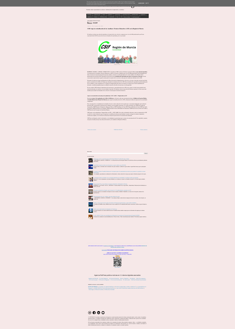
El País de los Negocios (104, 279)
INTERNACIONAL (103, 16)
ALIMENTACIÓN (97, 14)
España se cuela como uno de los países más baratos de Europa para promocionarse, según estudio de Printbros (115, 202)
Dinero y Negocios (124, 278)
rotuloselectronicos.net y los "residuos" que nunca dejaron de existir (107, 196)
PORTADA (89, 14)
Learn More (141, 3)
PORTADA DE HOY (118, 129)
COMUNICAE (117, 14)
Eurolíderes (132, 278)
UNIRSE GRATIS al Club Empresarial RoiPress (104, 288)
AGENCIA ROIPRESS (109, 245)
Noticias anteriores (143, 129)
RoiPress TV (134, 286)
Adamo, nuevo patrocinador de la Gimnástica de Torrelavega (105, 209)
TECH (117, 16)
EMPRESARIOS (135, 14)
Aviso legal (91, 289)
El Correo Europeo (93, 279)
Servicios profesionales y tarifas (122, 286)
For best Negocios (103, 278)
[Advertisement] (117, 140)
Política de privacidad (109, 289)
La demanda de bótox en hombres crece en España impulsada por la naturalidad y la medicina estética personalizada (116, 177)
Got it (147, 3)
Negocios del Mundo (93, 278)
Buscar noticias (127, 16)
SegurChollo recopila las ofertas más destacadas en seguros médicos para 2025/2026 (110, 165)
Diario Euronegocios (141, 278)
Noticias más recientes (92, 129)
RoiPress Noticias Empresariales (138, 279)
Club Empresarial (135, 16)
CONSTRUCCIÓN (126, 14)
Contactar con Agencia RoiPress (106, 286)
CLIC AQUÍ (104, 250)
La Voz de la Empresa (114, 278)
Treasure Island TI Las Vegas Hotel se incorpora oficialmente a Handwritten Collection (110, 184)
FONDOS (96, 16)
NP (121, 16)
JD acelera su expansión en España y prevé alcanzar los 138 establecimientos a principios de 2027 (112, 190)
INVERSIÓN (111, 16)
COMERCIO (110, 14)
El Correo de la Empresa (116, 279)
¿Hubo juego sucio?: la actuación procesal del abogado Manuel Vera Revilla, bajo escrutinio (111, 158)
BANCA (104, 14)
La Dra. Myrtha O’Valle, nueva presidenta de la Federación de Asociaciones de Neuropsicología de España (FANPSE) (117, 215)
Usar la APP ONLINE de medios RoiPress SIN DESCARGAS (130, 288)
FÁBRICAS (89, 16)
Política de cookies (99, 289)
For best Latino (126, 279)
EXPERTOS (143, 14)
